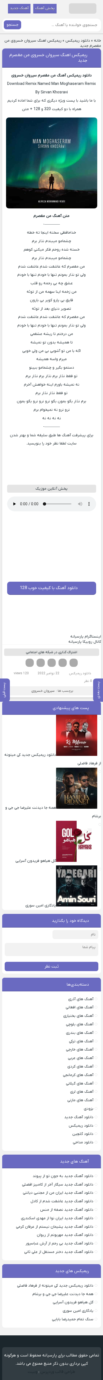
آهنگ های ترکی (81, 1041)
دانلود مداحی (83, 1142)
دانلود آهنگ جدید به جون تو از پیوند (63, 1176)
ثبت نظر (51, 966)
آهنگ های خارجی (79, 1049)
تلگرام (30, 663)
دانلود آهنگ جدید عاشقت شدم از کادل (61, 1201)
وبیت (32, 1372)
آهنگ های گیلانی (79, 1083)
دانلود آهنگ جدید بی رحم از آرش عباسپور (59, 1243)
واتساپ (41, 663)
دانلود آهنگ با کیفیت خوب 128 (49, 588)
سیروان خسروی (43, 690)
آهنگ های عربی (80, 1058)
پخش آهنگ (45, 8)
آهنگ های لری (81, 1091)
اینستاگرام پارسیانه (85, 636)
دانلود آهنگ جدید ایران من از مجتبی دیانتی (58, 1192)
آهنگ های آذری (80, 999)
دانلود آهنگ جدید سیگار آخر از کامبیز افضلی (57, 1184)
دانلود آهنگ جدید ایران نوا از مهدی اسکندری (57, 1218)
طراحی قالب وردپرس (57, 1372)
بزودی (88, 1108)
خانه (97, 40)
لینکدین (52, 663)
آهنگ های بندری (79, 1032)
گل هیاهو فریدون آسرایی (73, 1302)
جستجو (12, 24)
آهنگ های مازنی (80, 1100)
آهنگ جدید (19, 8)
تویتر (63, 663)
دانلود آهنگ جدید (78, 1117)
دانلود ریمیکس (77, 40)
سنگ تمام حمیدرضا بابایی (72, 1319)
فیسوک (73, 663)
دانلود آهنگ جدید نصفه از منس (66, 1209)
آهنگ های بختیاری (78, 1015)
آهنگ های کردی (80, 1066)
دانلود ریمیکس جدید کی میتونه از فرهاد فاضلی (55, 1285)
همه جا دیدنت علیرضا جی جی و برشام (62, 1294)
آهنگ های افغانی (79, 1007)
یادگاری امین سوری (78, 1310)
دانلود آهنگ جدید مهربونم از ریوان (65, 1235)
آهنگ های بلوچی (79, 1024)
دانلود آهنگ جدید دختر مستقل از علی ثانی (58, 1252)
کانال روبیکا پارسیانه (84, 641)
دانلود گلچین (82, 1134)
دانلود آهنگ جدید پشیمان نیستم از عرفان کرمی (54, 1226)
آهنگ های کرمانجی (78, 1075)
